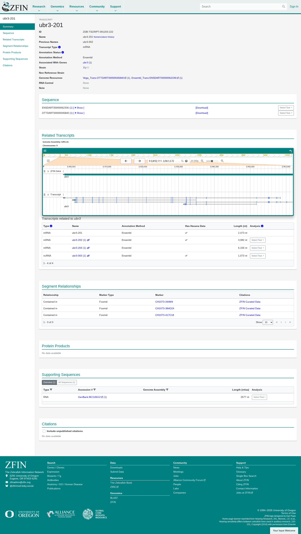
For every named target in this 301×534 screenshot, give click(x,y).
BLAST (114, 497)
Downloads (116, 467)
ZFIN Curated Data (249, 301)
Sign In (294, 6)
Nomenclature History (104, 37)
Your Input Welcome (284, 530)
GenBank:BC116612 (89, 397)
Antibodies (53, 480)
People (177, 484)
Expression (53, 471)
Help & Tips (242, 467)
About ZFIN (242, 480)
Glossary (241, 471)
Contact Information (247, 488)
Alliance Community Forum (188, 480)
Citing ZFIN (242, 484)
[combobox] (243, 6)
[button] (51, 390)
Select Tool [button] (285, 107)
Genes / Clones (55, 467)
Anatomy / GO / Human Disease (65, 484)
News (176, 467)
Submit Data (117, 471)
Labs (176, 488)
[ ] (78, 107)
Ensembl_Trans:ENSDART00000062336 (154, 77)
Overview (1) (49, 382)
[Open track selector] (49, 161)
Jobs (176, 475)
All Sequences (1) (66, 382)
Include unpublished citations (65, 431)
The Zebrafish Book (121, 482)
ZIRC (113, 486)
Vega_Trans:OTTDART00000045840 (103, 77)
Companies (179, 492)
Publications (53, 488)
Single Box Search (246, 475)
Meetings (178, 471)
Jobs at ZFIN (243, 492)
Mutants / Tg (54, 475)
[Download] (202, 107)
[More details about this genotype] (88, 67)
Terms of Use (288, 513)
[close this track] (48, 171)
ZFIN (113, 502)
